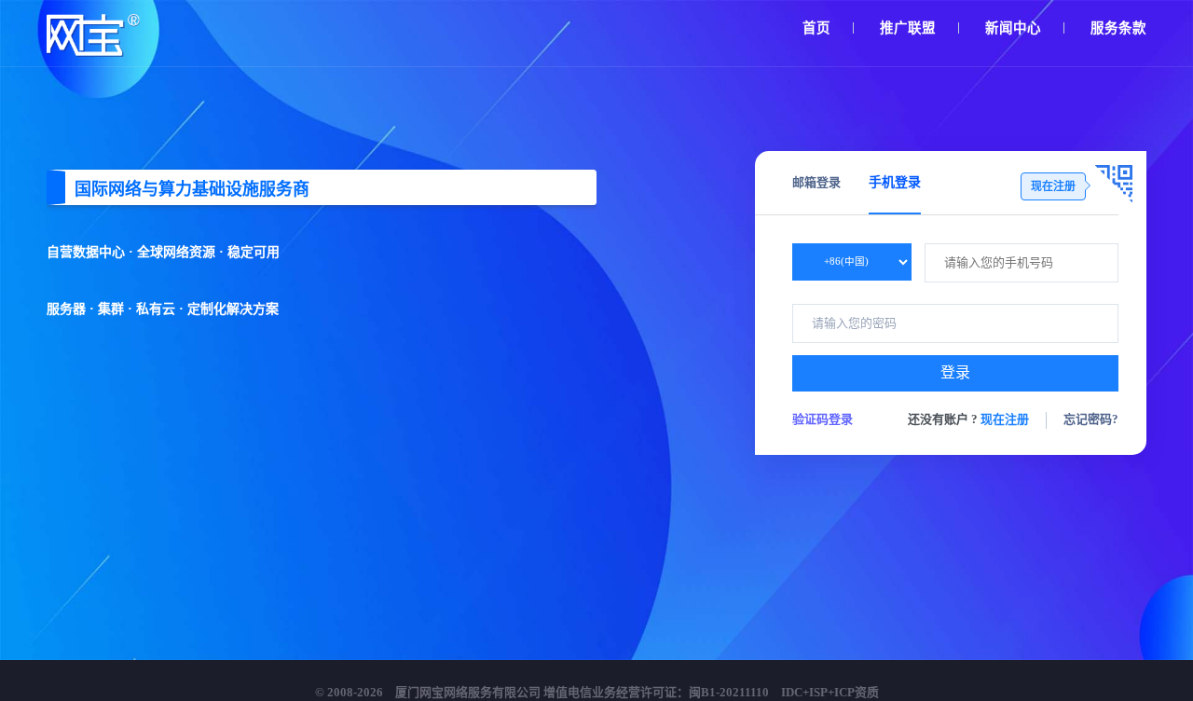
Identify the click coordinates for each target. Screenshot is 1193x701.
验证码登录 (822, 419)
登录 (955, 372)
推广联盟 (908, 28)
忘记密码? (1090, 419)
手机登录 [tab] (895, 182)
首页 (816, 28)
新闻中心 (1013, 28)
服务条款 (1118, 28)
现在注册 (1004, 419)
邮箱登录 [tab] (816, 182)
